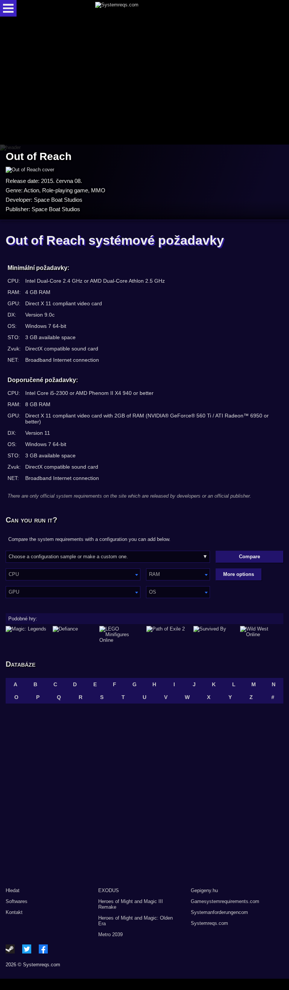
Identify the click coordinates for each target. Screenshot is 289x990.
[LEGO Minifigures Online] (121, 634)
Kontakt (14, 912)
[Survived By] (215, 634)
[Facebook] (43, 948)
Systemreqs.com (209, 923)
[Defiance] (74, 634)
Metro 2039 (110, 934)
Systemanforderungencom (219, 912)
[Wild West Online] (261, 634)
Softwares (16, 901)
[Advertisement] (144, 81)
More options (238, 574)
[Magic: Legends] (27, 634)
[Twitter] (26, 948)
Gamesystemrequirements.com (225, 901)
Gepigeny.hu (204, 890)
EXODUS (108, 890)
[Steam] (10, 948)
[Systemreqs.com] (151, 8)
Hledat (13, 890)
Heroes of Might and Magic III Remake (130, 904)
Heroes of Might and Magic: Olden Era (135, 920)
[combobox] (73, 574)
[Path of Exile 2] (168, 634)
